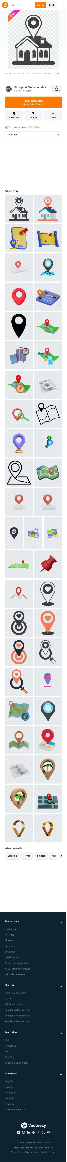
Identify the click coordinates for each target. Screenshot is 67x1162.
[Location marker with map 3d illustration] (19, 473)
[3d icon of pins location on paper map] (19, 355)
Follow (56, 90)
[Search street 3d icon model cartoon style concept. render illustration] (19, 590)
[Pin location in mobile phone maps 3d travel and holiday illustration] (19, 267)
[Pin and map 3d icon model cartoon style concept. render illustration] (19, 949)
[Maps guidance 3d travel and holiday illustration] (19, 297)
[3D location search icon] (19, 707)
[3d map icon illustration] (14, 859)
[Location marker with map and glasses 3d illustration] (19, 531)
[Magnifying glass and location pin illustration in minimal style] (19, 1096)
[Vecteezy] (5, 5)
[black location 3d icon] (43, 826)
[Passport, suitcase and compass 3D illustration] (19, 502)
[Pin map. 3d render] (19, 326)
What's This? (34, 127)
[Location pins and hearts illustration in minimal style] (19, 978)
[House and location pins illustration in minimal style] (19, 209)
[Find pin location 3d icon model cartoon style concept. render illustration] (19, 619)
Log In (52, 5)
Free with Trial (33, 102)
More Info (12, 134)
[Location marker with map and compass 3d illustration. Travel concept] (19, 560)
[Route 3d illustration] (19, 414)
